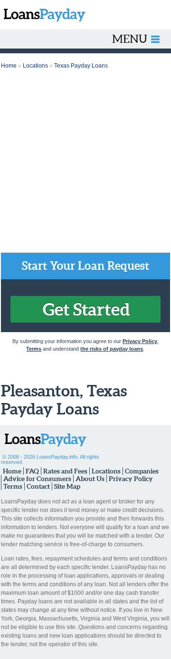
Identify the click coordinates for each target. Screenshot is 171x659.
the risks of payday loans (111, 349)
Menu (129, 38)
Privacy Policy (140, 341)
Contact (38, 486)
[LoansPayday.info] (43, 15)
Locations (35, 65)
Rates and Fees (65, 471)
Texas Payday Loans (81, 65)
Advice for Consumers (37, 478)
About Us (90, 478)
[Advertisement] (85, 162)
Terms (33, 349)
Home (9, 65)
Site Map (67, 486)
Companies (142, 471)
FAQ (32, 471)
